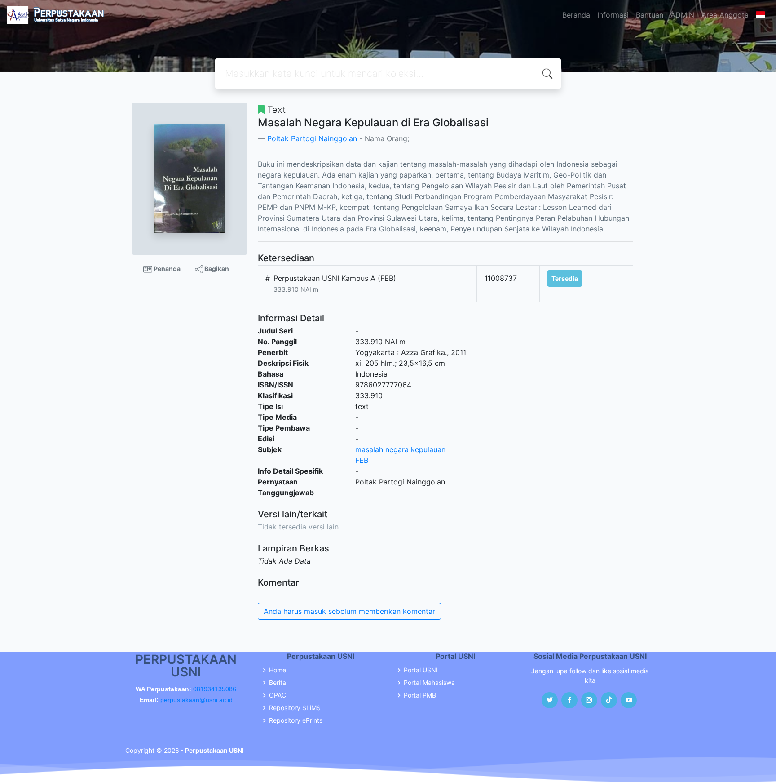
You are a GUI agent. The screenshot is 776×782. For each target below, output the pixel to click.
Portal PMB (420, 695)
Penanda (166, 268)
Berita (277, 683)
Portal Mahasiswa (429, 683)
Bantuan (649, 14)
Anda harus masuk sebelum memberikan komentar (349, 611)
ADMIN (682, 14)
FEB (361, 460)
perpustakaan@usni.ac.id (196, 699)
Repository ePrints (295, 720)
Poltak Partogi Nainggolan (312, 138)
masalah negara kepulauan (400, 449)
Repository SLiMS (295, 708)
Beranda (576, 14)
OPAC (277, 695)
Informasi (613, 14)
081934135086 (214, 689)
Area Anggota (725, 14)
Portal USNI (421, 670)
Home (277, 670)
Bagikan (216, 268)
